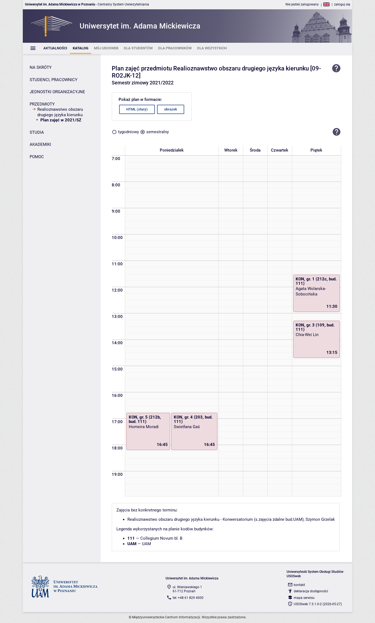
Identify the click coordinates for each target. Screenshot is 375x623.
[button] (336, 132)
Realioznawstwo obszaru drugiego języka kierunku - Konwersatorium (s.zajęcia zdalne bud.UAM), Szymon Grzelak (231, 519)
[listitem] (55, 48)
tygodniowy (128, 131)
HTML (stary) (137, 109)
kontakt (299, 585)
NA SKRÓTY (41, 67)
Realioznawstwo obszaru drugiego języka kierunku (60, 112)
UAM (146, 543)
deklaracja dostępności (311, 591)
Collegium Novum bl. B (161, 538)
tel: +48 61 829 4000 (188, 598)
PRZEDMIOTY (42, 104)
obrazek (170, 109)
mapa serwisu (304, 598)
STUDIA (37, 132)
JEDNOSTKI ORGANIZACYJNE (57, 91)
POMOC (37, 156)
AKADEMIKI (40, 144)
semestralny (157, 131)
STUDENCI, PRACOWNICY (53, 79)
